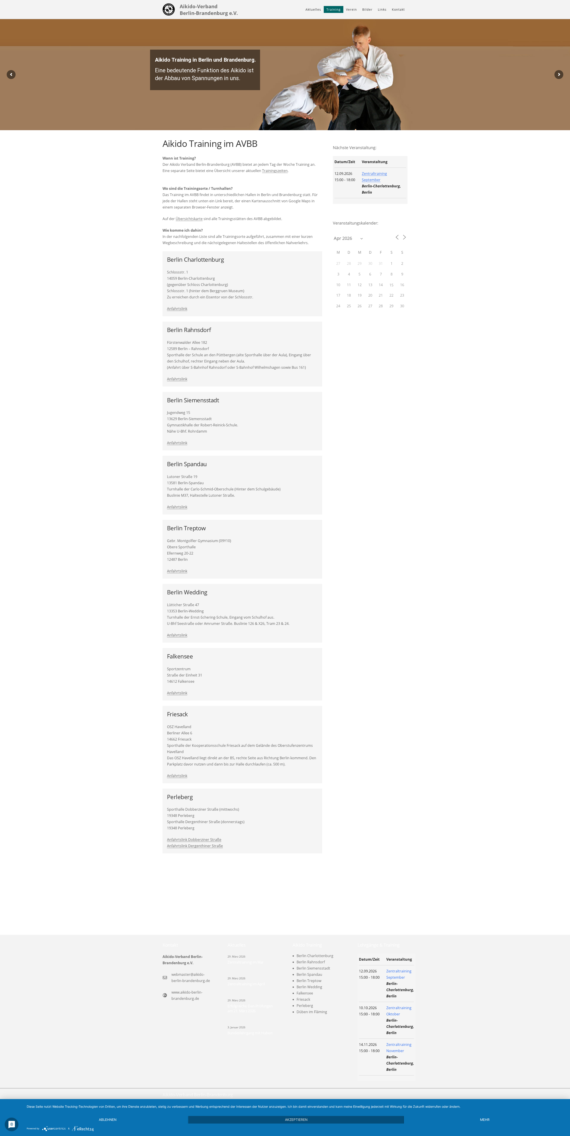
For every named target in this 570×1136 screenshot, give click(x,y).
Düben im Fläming (312, 1011)
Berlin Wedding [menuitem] (309, 986)
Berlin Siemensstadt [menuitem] (313, 968)
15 (391, 285)
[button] (343, 9)
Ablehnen (107, 1120)
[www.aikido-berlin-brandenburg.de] (167, 995)
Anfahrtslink (177, 308)
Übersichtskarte (189, 218)
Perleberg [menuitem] (305, 1005)
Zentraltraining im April (246, 984)
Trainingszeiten (275, 170)
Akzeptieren (296, 1120)
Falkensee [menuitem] (305, 993)
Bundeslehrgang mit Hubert (250, 1033)
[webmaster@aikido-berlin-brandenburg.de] (167, 977)
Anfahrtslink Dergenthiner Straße (195, 845)
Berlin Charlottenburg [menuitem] (315, 955)
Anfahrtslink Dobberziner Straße (194, 839)
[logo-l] (169, 9)
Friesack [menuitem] (303, 999)
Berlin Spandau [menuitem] (309, 974)
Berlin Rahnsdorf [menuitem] (311, 962)
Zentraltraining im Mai (245, 962)
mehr (485, 1120)
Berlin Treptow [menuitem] (309, 980)
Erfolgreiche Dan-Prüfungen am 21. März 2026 (250, 1008)
